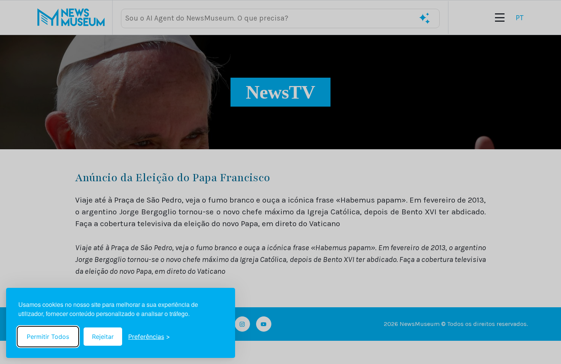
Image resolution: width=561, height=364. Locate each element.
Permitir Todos (48, 336)
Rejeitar (103, 336)
